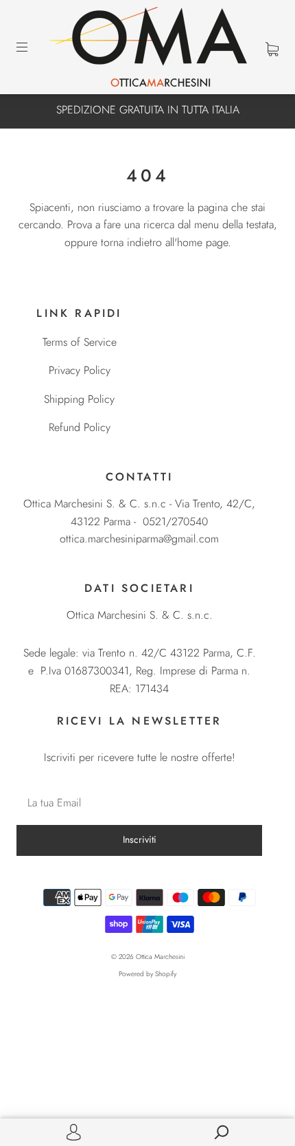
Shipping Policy (79, 399)
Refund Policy (79, 427)
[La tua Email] (139, 803)
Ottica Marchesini (160, 956)
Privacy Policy (79, 370)
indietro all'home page (177, 242)
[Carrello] (272, 48)
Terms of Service (80, 342)
